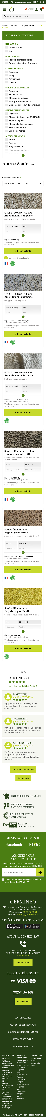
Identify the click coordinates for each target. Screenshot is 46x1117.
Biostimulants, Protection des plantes (8, 1065)
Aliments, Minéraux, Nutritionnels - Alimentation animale (7, 1085)
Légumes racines (20, 1088)
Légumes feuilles (20, 1071)
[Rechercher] (5, 16)
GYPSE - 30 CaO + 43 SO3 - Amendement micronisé (18, 374)
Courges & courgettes (21, 1081)
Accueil (5, 25)
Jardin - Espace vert (23, 1056)
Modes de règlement (23, 1039)
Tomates (20, 1077)
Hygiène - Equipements (7, 1093)
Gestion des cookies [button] (23, 1046)
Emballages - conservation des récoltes (7, 1099)
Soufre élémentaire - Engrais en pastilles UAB (18, 610)
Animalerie (36, 1055)
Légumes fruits (22, 1074)
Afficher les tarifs (23, 251)
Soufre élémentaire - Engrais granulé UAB (16, 531)
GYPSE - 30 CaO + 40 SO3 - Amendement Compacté (18, 214)
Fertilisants (15, 25)
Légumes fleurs (23, 1084)
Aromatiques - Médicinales (22, 1061)
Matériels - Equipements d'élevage (7, 1105)
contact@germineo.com (23, 2)
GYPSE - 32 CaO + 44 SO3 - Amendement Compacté (18, 295)
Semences (6, 1058)
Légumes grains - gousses (23, 1066)
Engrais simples (28, 25)
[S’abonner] (40, 872)
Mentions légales (23, 1018)
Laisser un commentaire (23, 769)
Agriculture (8, 1055)
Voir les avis (23, 778)
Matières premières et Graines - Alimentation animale (7, 1074)
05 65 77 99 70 (30, 912)
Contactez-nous (23, 962)
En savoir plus (23, 1001)
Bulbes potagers (20, 1097)
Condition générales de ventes (23, 1032)
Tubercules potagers (21, 1092)
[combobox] (23, 16)
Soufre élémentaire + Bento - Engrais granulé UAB (20, 453)
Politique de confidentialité (23, 1025)
